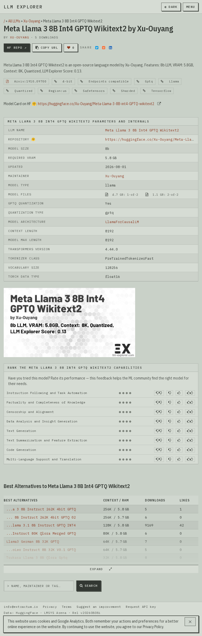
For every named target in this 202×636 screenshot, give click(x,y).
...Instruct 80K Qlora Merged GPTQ (41, 533)
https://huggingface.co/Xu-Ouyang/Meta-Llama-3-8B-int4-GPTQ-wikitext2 (96, 103)
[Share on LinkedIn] (110, 48)
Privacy (50, 607)
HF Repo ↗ (17, 48)
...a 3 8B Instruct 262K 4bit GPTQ (41, 509)
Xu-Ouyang (31, 21)
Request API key (141, 607)
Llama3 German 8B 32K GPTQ (32, 541)
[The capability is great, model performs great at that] (190, 393)
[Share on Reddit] (103, 48)
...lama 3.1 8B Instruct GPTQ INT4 (41, 525)
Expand (98, 569)
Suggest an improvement (99, 607)
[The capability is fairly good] (179, 393)
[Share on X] (97, 48)
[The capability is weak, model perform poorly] (159, 393)
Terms (67, 607)
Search (91, 586)
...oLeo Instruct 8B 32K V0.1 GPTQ (41, 550)
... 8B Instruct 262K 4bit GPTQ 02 (41, 517)
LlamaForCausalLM (122, 222)
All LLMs (14, 21)
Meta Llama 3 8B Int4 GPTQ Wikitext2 (142, 130)
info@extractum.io (21, 607)
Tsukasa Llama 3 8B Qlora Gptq (36, 557)
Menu (190, 7)
